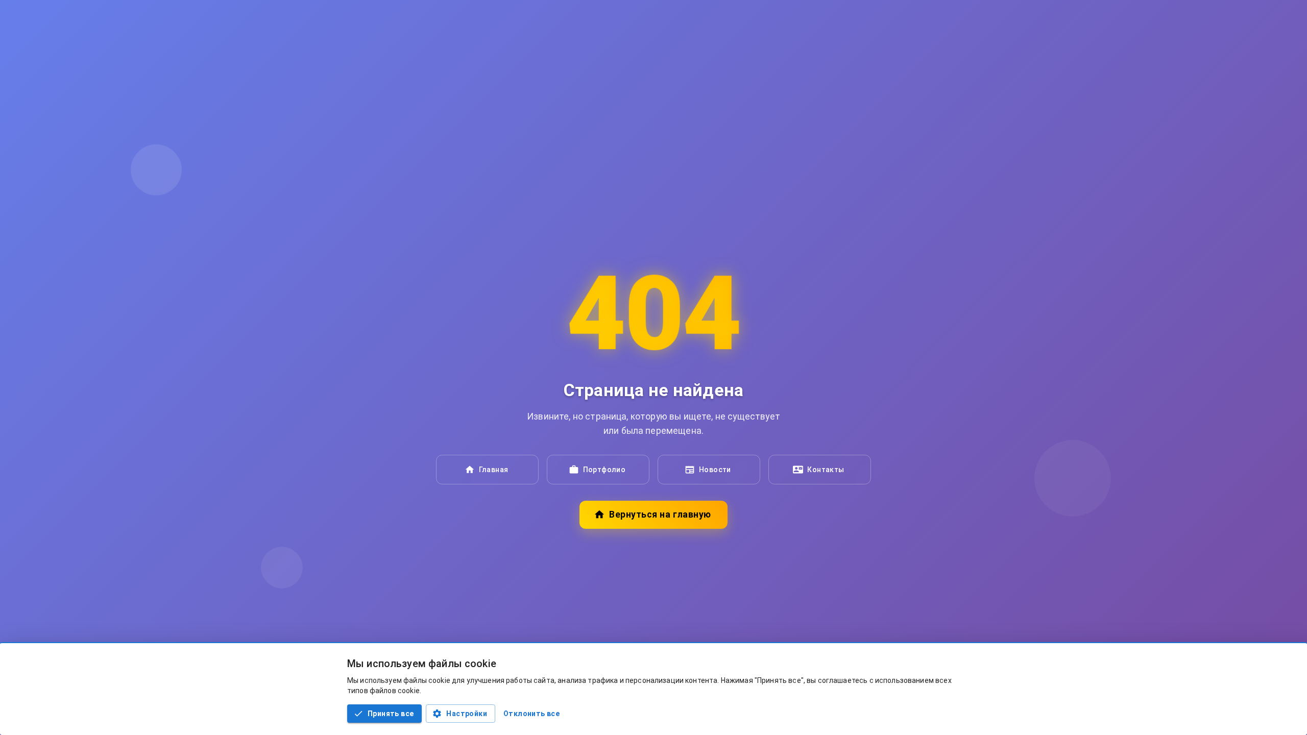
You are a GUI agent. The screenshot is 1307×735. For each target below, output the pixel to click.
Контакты (825, 469)
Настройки (466, 713)
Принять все (391, 713)
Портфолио (604, 469)
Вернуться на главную (660, 514)
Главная (494, 469)
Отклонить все (531, 713)
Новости (715, 469)
